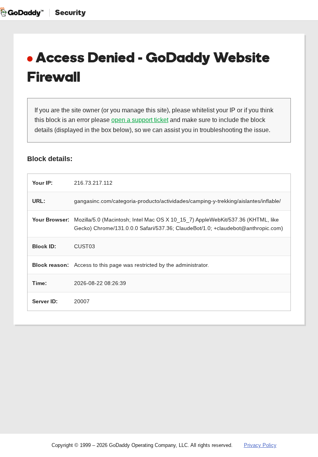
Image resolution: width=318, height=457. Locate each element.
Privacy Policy (260, 445)
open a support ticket (139, 120)
